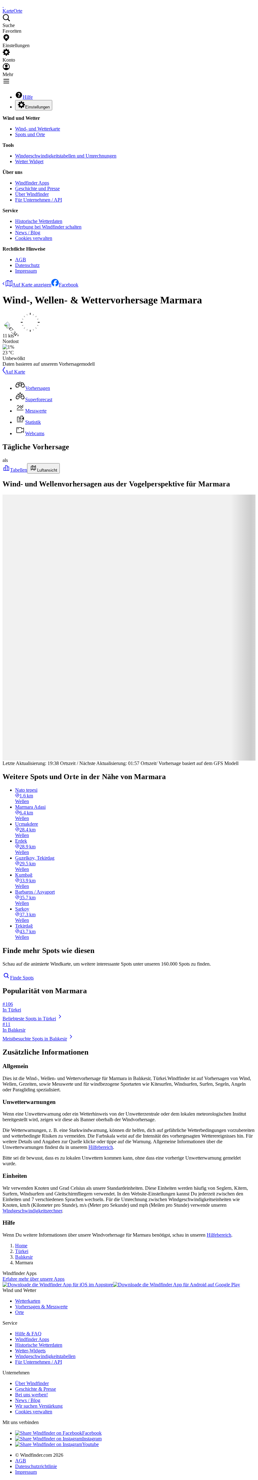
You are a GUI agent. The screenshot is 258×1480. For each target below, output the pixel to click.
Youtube (90, 1444)
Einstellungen (37, 107)
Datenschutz (27, 265)
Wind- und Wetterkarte (37, 128)
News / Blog (27, 232)
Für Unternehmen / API (38, 199)
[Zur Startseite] (3, 5)
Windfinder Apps (32, 183)
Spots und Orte (30, 134)
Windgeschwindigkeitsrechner (32, 1210)
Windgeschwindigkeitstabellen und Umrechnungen (65, 155)
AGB (20, 259)
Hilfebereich (100, 1147)
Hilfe (28, 97)
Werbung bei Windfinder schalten (48, 227)
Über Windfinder (32, 194)
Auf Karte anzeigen (31, 284)
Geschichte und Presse (37, 188)
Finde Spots (22, 977)
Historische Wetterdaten (38, 221)
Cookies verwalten (33, 238)
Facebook (68, 284)
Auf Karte (15, 371)
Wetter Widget (29, 161)
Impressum (26, 271)
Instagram (92, 1438)
